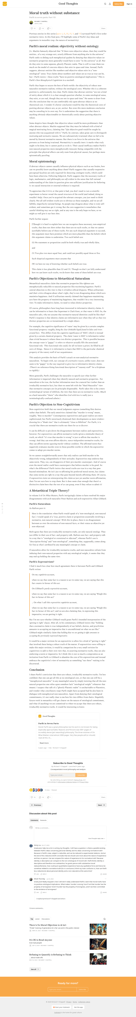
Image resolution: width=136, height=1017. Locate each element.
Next (100, 805)
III (67, 33)
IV (70, 33)
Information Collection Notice (67, 782)
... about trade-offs (36, 957)
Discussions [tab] (46, 919)
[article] (68, 929)
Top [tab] (32, 919)
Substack (57, 1012)
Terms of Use (78, 780)
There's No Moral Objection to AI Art (47, 925)
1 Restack (54, 790)
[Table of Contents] (2, 508)
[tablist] (38, 820)
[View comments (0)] (50, 933)
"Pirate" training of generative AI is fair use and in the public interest (54, 928)
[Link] (26, 46)
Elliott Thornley (39, 879)
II (64, 33)
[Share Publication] (110, 4)
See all (33, 969)
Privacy (68, 1002)
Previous (37, 805)
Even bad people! (35, 943)
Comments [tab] (34, 820)
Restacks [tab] (43, 820)
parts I (60, 33)
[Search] (105, 4)
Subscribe (118, 4)
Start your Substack (62, 1007)
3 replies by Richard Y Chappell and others (50, 899)
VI (80, 33)
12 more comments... (36, 908)
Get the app (78, 1007)
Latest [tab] (37, 919)
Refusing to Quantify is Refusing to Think (50, 954)
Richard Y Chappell (41, 21)
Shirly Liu (37, 845)
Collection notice (84, 1002)
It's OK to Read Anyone (40, 940)
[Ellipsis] (105, 845)
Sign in (129, 4)
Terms (75, 1002)
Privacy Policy (84, 782)
